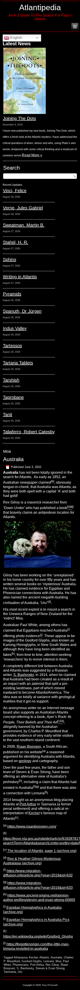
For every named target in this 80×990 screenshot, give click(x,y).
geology (25, 761)
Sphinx (9, 259)
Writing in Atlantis (20, 276)
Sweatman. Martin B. (23, 225)
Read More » (32, 155)
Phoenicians (20, 964)
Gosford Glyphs (32, 961)
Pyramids (12, 294)
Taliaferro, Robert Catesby (29, 431)
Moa (58, 961)
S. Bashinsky (23, 675)
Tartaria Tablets (18, 362)
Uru (20, 971)
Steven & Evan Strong (50, 968)
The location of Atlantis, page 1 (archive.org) (41, 851)
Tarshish (11, 380)
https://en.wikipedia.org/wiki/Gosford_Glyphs (38, 936)
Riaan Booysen (29, 746)
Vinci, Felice (14, 190)
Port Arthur (28, 804)
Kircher (34, 813)
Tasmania (10, 971)
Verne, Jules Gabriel (23, 207)
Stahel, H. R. (15, 242)
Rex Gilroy (52, 964)
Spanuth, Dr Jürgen (22, 311)
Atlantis (44, 957)
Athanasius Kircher (26, 957)
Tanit (7, 414)
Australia (13, 459)
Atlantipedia (40, 7)
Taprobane (13, 397)
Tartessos (12, 345)
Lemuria (49, 961)
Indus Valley (15, 328)
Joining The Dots (19, 118)
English (15, 38)
